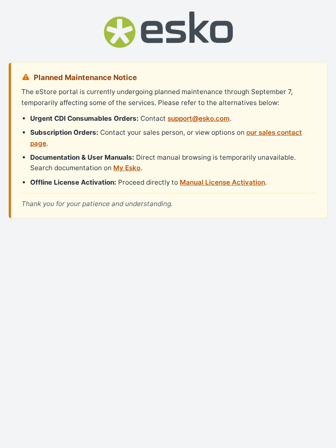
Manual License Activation (222, 182)
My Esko (126, 168)
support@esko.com (199, 118)
